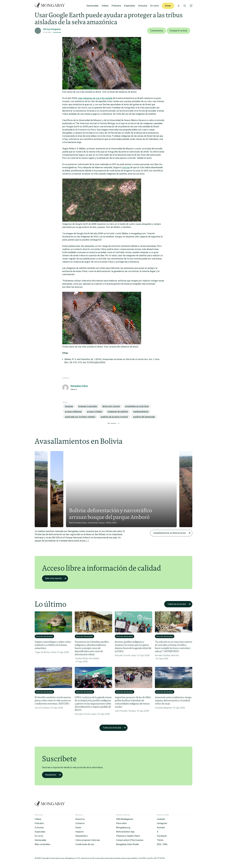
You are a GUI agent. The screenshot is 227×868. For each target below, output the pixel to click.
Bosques (69, 406)
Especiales (129, 5)
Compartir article (178, 30)
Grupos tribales (94, 411)
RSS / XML (162, 844)
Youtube (161, 827)
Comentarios (156, 30)
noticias (126, 167)
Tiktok (160, 840)
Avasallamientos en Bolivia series (169, 533)
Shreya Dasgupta (52, 29)
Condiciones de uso (84, 844)
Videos (105, 5)
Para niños (121, 823)
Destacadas (93, 5)
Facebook (162, 836)
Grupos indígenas (73, 411)
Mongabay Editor (79, 386)
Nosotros (80, 819)
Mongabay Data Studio (127, 844)
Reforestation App (125, 831)
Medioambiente (140, 411)
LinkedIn (161, 819)
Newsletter (50, 775)
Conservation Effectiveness (129, 840)
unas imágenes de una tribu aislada (95, 98)
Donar (168, 5)
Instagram (162, 823)
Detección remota (111, 406)
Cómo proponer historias (87, 840)
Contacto (80, 823)
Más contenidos (42, 844)
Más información (53, 578)
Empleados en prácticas (137, 406)
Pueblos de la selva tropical (114, 417)
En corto (154, 5)
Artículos (142, 5)
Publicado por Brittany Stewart (80, 417)
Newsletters (81, 836)
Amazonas (57, 32)
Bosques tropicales (87, 406)
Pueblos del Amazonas (144, 417)
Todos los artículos (176, 604)
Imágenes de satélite (117, 411)
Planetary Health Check (128, 836)
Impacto (79, 831)
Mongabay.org (123, 827)
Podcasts (116, 5)
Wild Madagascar (124, 819)
